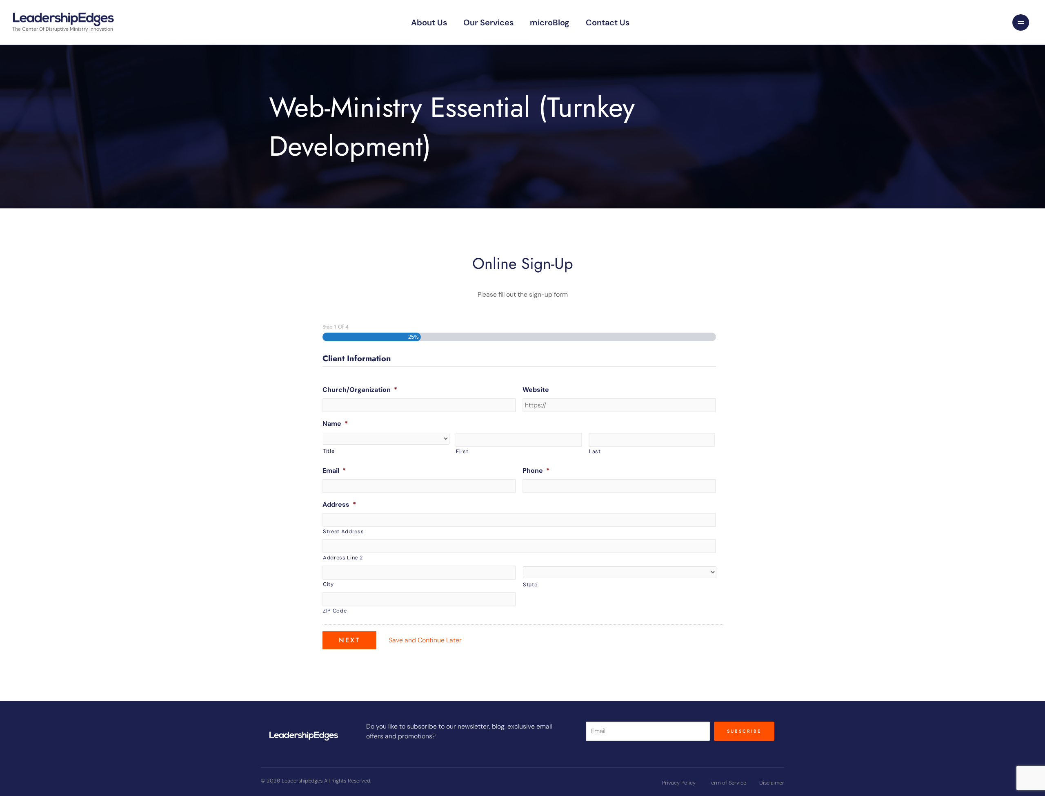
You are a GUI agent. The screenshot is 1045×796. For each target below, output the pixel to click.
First (462, 451)
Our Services (488, 22)
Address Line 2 (342, 557)
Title (328, 450)
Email (334, 471)
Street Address (343, 531)
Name (335, 424)
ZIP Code (335, 610)
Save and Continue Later (425, 640)
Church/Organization (359, 390)
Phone (535, 471)
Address (339, 505)
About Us (429, 22)
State (530, 584)
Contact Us (607, 22)
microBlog (549, 22)
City (328, 584)
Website (535, 390)
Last (595, 451)
